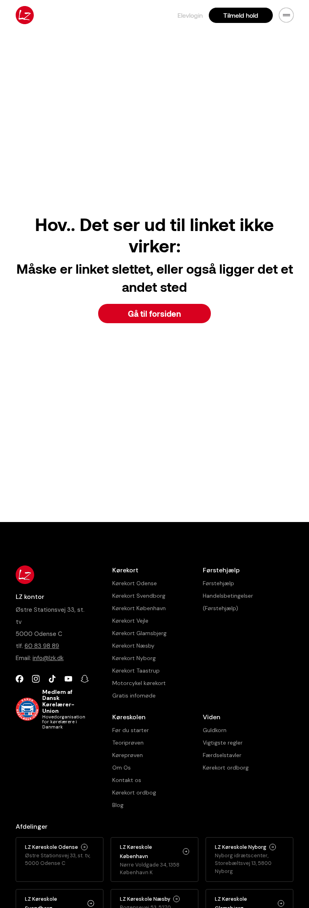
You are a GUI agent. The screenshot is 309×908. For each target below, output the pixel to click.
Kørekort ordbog (134, 792)
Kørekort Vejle (130, 620)
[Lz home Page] (25, 15)
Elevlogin (190, 15)
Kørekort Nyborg (134, 658)
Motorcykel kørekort (139, 683)
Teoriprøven (128, 742)
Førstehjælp (218, 583)
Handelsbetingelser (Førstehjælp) (228, 602)
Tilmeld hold (240, 15)
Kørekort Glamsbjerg (139, 633)
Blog (118, 805)
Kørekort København (139, 608)
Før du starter (130, 730)
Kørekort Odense (134, 583)
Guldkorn (215, 730)
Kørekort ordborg (226, 767)
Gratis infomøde (134, 695)
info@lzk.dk (48, 658)
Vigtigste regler (223, 742)
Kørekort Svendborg (138, 595)
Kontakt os (126, 780)
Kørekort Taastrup (136, 670)
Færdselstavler (222, 755)
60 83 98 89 (42, 646)
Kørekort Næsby (133, 645)
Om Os (121, 767)
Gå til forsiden (154, 313)
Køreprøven (127, 755)
